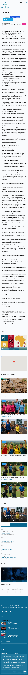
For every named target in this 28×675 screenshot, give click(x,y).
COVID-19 (3, 589)
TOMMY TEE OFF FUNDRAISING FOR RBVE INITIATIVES (12, 477)
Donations (3, 649)
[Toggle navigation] (25, 6)
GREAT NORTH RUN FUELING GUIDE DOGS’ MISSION (12, 434)
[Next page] (26, 514)
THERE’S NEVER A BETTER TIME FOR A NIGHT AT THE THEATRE (13, 630)
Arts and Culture (4, 549)
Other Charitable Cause (5, 533)
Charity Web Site (22, 326)
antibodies (18, 591)
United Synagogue (4, 396)
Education (12, 541)
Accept (14, 671)
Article (9, 627)
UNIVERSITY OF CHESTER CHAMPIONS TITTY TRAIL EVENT (13, 414)
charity (23, 23)
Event (4, 401)
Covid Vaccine (4, 591)
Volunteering (6, 380)
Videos (9, 591)
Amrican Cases (14, 589)
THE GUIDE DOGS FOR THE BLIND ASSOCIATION (10, 437)
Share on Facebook (16, 17)
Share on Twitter (9, 19)
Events (2, 646)
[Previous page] (2, 514)
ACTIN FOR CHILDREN (5, 458)
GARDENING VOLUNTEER (6, 394)
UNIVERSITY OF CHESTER (6, 416)
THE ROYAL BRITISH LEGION (6, 479)
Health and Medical (11, 27)
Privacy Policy (19, 661)
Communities (20, 589)
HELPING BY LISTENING (13, 623)
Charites (8, 589)
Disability (8, 541)
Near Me (25, 2)
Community (5, 27)
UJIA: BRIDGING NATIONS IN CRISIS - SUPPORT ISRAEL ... (13, 581)
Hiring (13, 591)
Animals (16, 646)
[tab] (12, 520)
